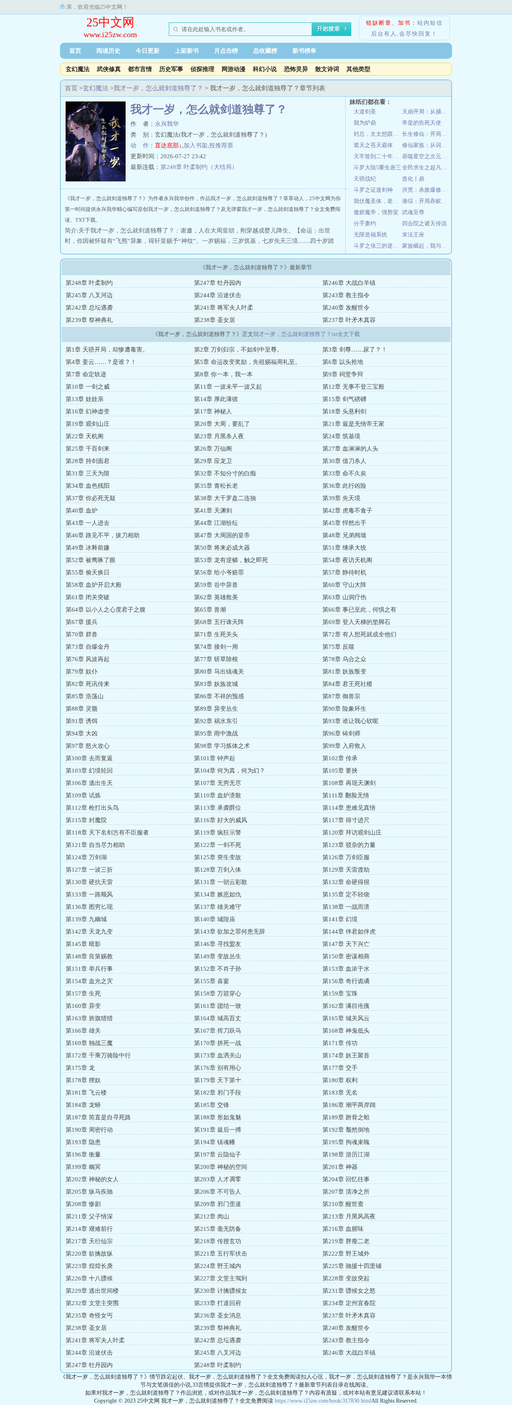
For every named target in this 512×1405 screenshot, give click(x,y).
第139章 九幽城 (86, 919)
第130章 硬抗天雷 (89, 882)
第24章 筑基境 (341, 436)
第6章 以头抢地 (342, 362)
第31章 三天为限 (88, 473)
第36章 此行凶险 (344, 486)
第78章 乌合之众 (344, 659)
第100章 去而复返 (89, 758)
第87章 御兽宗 (341, 696)
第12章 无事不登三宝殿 (353, 387)
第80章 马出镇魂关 (219, 671)
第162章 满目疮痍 (346, 1006)
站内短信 (430, 23)
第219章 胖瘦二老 (346, 1241)
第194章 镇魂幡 (214, 1142)
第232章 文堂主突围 (92, 1303)
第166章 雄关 (83, 1030)
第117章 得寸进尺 (346, 820)
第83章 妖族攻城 (216, 684)
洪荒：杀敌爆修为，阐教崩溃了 (426, 190)
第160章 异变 (83, 1006)
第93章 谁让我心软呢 (350, 721)
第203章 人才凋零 (217, 1179)
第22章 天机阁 (85, 436)
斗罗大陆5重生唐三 (377, 168)
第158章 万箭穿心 (217, 993)
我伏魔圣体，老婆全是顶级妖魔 (378, 201)
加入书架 (196, 145)
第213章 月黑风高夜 (349, 1216)
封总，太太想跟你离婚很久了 (378, 134)
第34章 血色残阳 (88, 486)
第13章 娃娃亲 (85, 399)
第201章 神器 (340, 1167)
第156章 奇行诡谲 (346, 981)
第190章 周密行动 (89, 1130)
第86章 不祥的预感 (219, 696)
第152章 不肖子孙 (217, 969)
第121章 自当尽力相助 (95, 845)
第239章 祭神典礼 (89, 320)
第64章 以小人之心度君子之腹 (106, 609)
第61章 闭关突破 (88, 597)
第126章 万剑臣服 (346, 857)
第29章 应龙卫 (213, 461)
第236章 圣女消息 (217, 1315)
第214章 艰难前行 (89, 1229)
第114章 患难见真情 (349, 808)
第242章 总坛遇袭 (89, 307)
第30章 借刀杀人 (344, 461)
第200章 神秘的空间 (220, 1167)
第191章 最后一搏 (217, 1130)
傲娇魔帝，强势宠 (376, 212)
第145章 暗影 (83, 944)
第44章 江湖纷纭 (216, 523)
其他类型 (358, 69)
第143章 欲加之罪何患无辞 (229, 931)
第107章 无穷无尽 (217, 783)
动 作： (142, 145)
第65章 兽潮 (210, 609)
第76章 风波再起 (88, 659)
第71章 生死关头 (216, 634)
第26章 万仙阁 (213, 448)
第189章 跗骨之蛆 (346, 1117)
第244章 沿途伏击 (217, 295)
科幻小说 (265, 69)
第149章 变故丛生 (217, 956)
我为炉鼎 (365, 123)
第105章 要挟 (340, 770)
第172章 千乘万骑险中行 (98, 1055)
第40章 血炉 (82, 510)
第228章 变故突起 (346, 1278)
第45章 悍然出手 (344, 523)
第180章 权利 (340, 1080)
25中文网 (110, 22)
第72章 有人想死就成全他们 (359, 634)
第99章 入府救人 (344, 746)
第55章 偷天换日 (88, 572)
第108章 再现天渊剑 (349, 783)
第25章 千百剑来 (88, 448)
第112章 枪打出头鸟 (92, 808)
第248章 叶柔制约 (89, 283)
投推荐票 (221, 145)
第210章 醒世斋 (343, 1204)
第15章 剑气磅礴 (344, 399)
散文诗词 (327, 69)
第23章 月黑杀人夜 (219, 436)
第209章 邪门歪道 (217, 1204)
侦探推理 (202, 69)
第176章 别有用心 (217, 1068)
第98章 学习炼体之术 (222, 746)
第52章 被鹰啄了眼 (91, 560)
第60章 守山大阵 (344, 585)
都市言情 (140, 69)
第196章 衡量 (83, 1154)
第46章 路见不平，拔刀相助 (103, 535)
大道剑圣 (365, 112)
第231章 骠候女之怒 (349, 1291)
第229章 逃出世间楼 (92, 1291)
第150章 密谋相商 (346, 956)
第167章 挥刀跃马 (217, 1030)
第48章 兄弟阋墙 (344, 535)
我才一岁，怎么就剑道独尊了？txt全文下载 (306, 334)
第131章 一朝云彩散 (220, 882)
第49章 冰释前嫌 (88, 548)
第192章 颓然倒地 (346, 1130)
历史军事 (171, 69)
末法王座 (413, 235)
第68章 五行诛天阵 (219, 622)
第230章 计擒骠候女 (220, 1291)
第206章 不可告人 (217, 1191)
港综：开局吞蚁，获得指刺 (426, 201)
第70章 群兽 (82, 634)
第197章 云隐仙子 (217, 1154)
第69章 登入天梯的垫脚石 (356, 622)
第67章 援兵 (82, 622)
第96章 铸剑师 (341, 733)
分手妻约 (365, 224)
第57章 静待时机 (344, 572)
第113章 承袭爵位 (217, 808)
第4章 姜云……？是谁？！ (101, 362)
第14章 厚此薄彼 (216, 399)
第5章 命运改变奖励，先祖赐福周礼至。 (247, 362)
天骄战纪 (365, 179)
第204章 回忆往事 (346, 1179)
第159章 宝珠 (340, 993)
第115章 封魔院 (86, 820)
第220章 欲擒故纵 (89, 1253)
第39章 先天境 (341, 498)
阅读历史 (108, 51)
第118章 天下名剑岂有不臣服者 (107, 832)
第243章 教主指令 (346, 295)
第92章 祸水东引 (216, 721)
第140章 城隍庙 (214, 919)
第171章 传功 (340, 1043)
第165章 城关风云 (346, 1018)
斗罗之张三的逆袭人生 (378, 246)
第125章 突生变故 (217, 857)
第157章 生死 (83, 993)
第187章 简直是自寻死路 (98, 1117)
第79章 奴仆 (82, 671)
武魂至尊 (413, 212)
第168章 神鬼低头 (346, 1030)
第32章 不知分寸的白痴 (225, 473)
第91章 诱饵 (82, 721)
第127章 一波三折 (89, 869)
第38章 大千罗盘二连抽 (225, 498)
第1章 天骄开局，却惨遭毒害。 (107, 349)
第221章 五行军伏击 (220, 1253)
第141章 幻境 (340, 919)
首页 (75, 51)
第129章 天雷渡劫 (346, 869)
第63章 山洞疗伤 (344, 597)
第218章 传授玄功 (217, 1241)
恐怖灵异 (296, 69)
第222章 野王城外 (346, 1253)
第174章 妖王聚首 (346, 1055)
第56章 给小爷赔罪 (219, 572)
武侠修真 (109, 69)
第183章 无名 (340, 1092)
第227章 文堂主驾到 (220, 1278)
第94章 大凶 (82, 733)
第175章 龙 (80, 1068)
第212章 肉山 (211, 1216)
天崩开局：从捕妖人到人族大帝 (426, 112)
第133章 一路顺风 (89, 894)
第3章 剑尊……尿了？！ (354, 349)
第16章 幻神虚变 (88, 411)
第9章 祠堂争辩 (342, 374)
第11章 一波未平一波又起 (228, 387)
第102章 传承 (340, 758)
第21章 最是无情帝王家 (353, 424)
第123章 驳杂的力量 (349, 845)
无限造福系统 (370, 235)
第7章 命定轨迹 (86, 374)
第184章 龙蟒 (83, 1105)
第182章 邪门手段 (217, 1092)
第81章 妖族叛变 (344, 671)
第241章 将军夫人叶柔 (223, 307)
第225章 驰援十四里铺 (352, 1266)
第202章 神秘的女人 (92, 1179)
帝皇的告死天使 (421, 123)
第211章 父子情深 (89, 1216)
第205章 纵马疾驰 (89, 1191)
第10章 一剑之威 (88, 387)
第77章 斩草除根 (216, 659)
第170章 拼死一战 (217, 1043)
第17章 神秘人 (213, 411)
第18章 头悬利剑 (344, 411)
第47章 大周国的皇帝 (222, 535)
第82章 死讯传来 (88, 684)
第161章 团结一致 (217, 1006)
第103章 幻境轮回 (89, 770)
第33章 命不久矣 (344, 473)
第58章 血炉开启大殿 (94, 585)
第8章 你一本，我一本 (223, 374)
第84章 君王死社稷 (347, 684)
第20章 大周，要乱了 (222, 424)
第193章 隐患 (83, 1142)
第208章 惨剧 (83, 1204)
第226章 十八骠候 (89, 1278)
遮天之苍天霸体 (373, 145)
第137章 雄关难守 (217, 907)
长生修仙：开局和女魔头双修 (426, 134)
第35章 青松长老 (216, 486)
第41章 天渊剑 (213, 510)
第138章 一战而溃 (346, 907)
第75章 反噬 (338, 647)
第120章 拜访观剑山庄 (352, 832)
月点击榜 (226, 51)
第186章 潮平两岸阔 (349, 1105)
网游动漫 (234, 69)
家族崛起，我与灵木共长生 (426, 246)
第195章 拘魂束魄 (346, 1142)
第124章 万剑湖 (86, 857)
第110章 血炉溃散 (217, 795)
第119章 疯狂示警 (217, 832)
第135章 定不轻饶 (346, 894)
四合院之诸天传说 (424, 224)
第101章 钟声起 (214, 758)
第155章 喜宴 (211, 981)
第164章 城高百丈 (217, 1018)
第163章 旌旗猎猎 (89, 1018)
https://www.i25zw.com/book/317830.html (323, 1401)
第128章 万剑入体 (217, 869)
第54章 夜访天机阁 (347, 560)
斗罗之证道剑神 (373, 190)
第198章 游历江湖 (346, 1154)
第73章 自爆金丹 (88, 647)
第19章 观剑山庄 (88, 424)
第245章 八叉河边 (89, 295)
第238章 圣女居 (214, 320)
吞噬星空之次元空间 (426, 156)
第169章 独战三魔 (89, 1043)
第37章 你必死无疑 (91, 498)
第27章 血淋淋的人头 (350, 448)
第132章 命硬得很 (346, 882)
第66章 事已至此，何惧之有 (359, 609)
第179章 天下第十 (217, 1080)
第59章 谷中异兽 (216, 585)
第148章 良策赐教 (89, 956)
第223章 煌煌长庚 (89, 1266)
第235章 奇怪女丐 (89, 1315)
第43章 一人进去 (88, 523)
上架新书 (187, 51)
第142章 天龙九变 (89, 931)
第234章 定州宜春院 (349, 1303)
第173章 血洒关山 (217, 1055)
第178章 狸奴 (83, 1080)
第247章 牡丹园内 (217, 283)
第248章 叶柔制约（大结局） (199, 167)
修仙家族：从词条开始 (426, 145)
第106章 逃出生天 (89, 783)
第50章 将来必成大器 (222, 548)
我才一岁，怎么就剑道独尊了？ (158, 88)
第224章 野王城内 (217, 1266)
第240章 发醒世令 (346, 307)
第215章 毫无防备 (217, 1229)
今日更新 (148, 51)
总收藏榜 (265, 51)
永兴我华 (167, 124)
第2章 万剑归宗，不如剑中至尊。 (238, 349)
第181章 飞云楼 (86, 1092)
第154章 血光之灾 (89, 981)
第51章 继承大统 (344, 548)
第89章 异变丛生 (216, 708)
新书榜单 (304, 51)
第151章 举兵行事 (89, 969)
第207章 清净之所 (346, 1191)
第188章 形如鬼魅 (217, 1117)
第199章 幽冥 (83, 1167)
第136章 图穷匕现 (89, 907)
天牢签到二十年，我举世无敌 (378, 156)
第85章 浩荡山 (85, 696)
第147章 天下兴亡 (346, 944)
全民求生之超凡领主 (426, 168)
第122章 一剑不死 (217, 845)
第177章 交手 (340, 1068)
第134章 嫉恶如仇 (217, 894)
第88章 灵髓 (82, 708)
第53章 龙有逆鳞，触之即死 (231, 560)
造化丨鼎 (413, 179)
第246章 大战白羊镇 (349, 283)
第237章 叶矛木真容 (349, 320)
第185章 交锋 (211, 1105)
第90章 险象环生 (344, 708)
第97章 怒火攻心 (88, 746)
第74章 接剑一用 (216, 647)
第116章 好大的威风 (220, 820)
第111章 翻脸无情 (345, 795)
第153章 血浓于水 (346, 969)
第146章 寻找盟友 (217, 944)
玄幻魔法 (78, 69)
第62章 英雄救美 (216, 597)
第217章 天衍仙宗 (89, 1241)
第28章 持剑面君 (88, 461)
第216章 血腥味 (343, 1229)
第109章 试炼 (83, 795)
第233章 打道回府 (217, 1303)
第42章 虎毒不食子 (347, 510)
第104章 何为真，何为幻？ (229, 770)
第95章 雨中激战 (216, 733)
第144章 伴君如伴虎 (349, 931)
